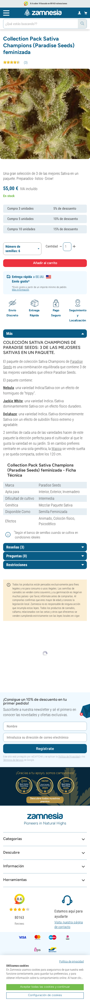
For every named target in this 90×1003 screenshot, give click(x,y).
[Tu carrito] (85, 12)
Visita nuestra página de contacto (68, 924)
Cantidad (52, 246)
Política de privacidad (71, 961)
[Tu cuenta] (79, 12)
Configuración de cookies (45, 995)
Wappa (56, 448)
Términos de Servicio (13, 759)
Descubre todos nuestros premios (45, 800)
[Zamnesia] (43, 12)
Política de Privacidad (69, 756)
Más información (20, 289)
